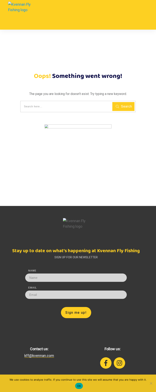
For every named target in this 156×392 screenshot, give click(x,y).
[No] (151, 383)
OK (79, 386)
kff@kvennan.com (39, 355)
